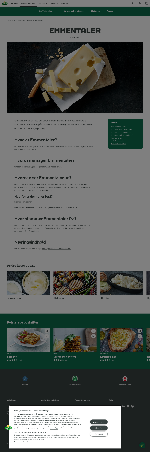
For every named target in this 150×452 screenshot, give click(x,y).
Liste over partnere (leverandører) (25, 442)
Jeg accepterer (98, 422)
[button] (8, 428)
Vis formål (99, 434)
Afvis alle (98, 428)
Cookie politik (54, 429)
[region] (65, 426)
